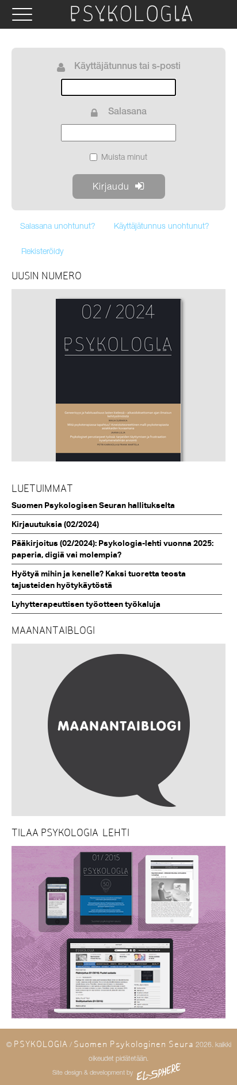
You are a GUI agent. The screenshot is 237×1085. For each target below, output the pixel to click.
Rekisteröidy (42, 251)
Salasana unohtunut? (57, 225)
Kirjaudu (111, 186)
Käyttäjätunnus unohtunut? (161, 225)
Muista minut (124, 156)
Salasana (127, 112)
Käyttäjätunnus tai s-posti (127, 67)
